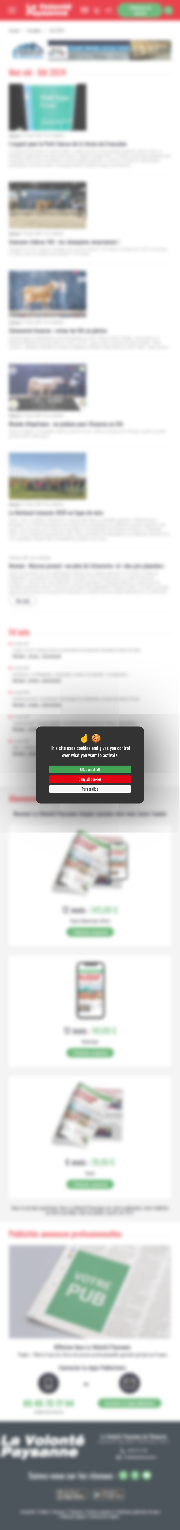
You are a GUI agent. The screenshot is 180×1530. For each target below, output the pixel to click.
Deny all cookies (90, 779)
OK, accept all (90, 769)
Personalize (90, 789)
